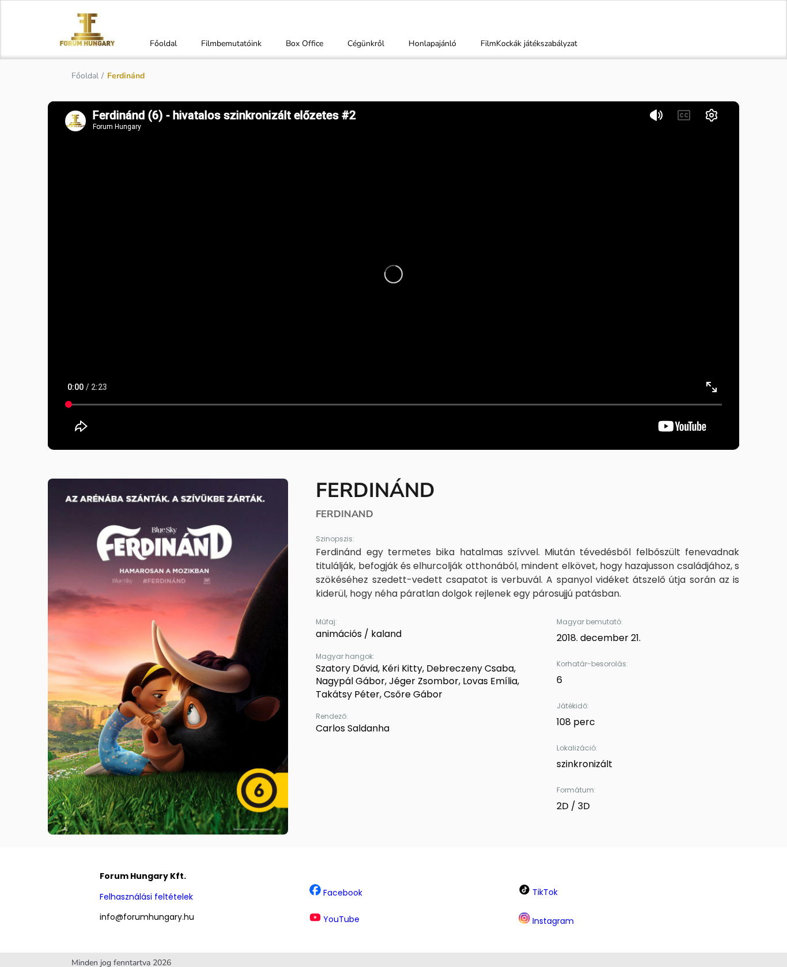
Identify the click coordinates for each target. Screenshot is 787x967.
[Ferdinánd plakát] (168, 657)
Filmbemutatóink (231, 43)
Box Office (304, 43)
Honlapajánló (432, 43)
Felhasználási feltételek (146, 896)
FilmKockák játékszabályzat (528, 43)
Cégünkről (365, 43)
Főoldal (163, 43)
